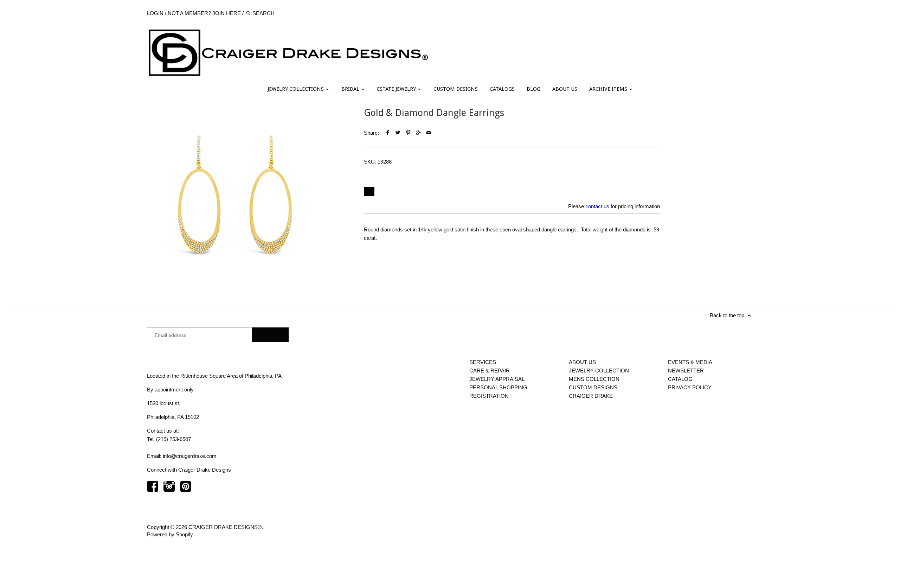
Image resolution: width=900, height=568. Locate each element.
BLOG (533, 89)
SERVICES (482, 362)
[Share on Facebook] (387, 133)
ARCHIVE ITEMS (609, 89)
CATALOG (680, 379)
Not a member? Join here (204, 13)
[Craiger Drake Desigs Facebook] (152, 490)
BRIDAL (351, 89)
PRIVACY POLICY (690, 387)
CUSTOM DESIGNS (455, 89)
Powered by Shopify (170, 534)
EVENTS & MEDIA (690, 362)
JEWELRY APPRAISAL (497, 379)
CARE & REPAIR (489, 371)
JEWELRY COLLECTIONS (296, 89)
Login (155, 13)
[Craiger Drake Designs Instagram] (169, 490)
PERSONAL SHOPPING (498, 387)
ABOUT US (564, 89)
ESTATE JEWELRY (397, 89)
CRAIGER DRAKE (591, 396)
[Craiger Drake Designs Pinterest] (185, 490)
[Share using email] (428, 133)
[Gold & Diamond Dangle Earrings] (235, 195)
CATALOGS (502, 89)
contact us (597, 206)
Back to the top (728, 315)
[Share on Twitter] (397, 133)
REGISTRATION (489, 396)
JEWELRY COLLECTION (599, 371)
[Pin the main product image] (408, 133)
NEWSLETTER (686, 371)
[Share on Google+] (418, 133)
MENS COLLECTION (594, 379)
